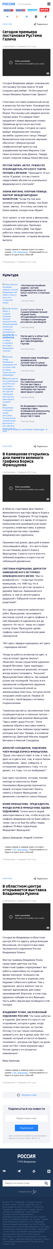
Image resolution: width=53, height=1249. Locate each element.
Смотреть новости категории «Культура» (24, 429)
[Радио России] (32, 10)
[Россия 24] (20, 10)
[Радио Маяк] (44, 11)
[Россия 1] (8, 10)
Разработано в (25, 1191)
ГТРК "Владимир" (20, 252)
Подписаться (26, 1128)
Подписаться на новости (26, 1109)
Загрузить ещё (28, 1094)
